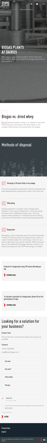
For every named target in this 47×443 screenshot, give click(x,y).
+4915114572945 (8, 349)
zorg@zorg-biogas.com (10, 352)
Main (3, 9)
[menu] (43, 4)
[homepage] (5, 5)
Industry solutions (12, 9)
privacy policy (9, 408)
